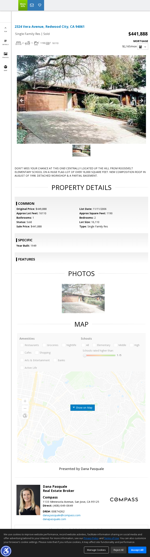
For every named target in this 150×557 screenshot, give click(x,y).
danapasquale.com (54, 519)
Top (5, 31)
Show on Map (83, 407)
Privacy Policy (91, 538)
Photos (5, 57)
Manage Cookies (96, 550)
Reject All (118, 550)
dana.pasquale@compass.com (61, 515)
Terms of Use (111, 538)
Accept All (137, 550)
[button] (6, 551)
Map (5, 70)
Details (5, 44)
